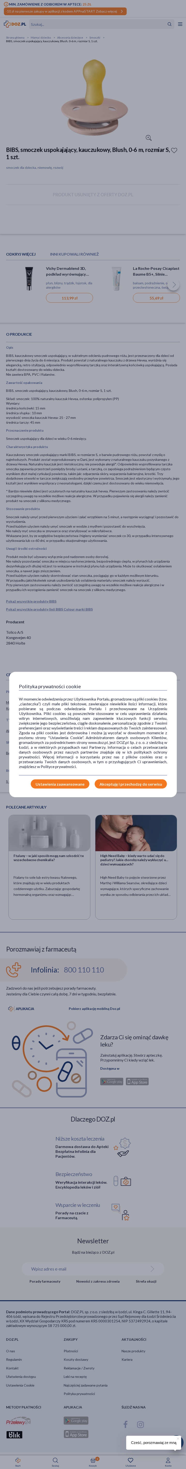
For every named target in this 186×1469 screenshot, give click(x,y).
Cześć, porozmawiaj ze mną (153, 1443)
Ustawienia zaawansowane (60, 784)
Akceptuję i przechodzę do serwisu (131, 784)
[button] (177, 1438)
